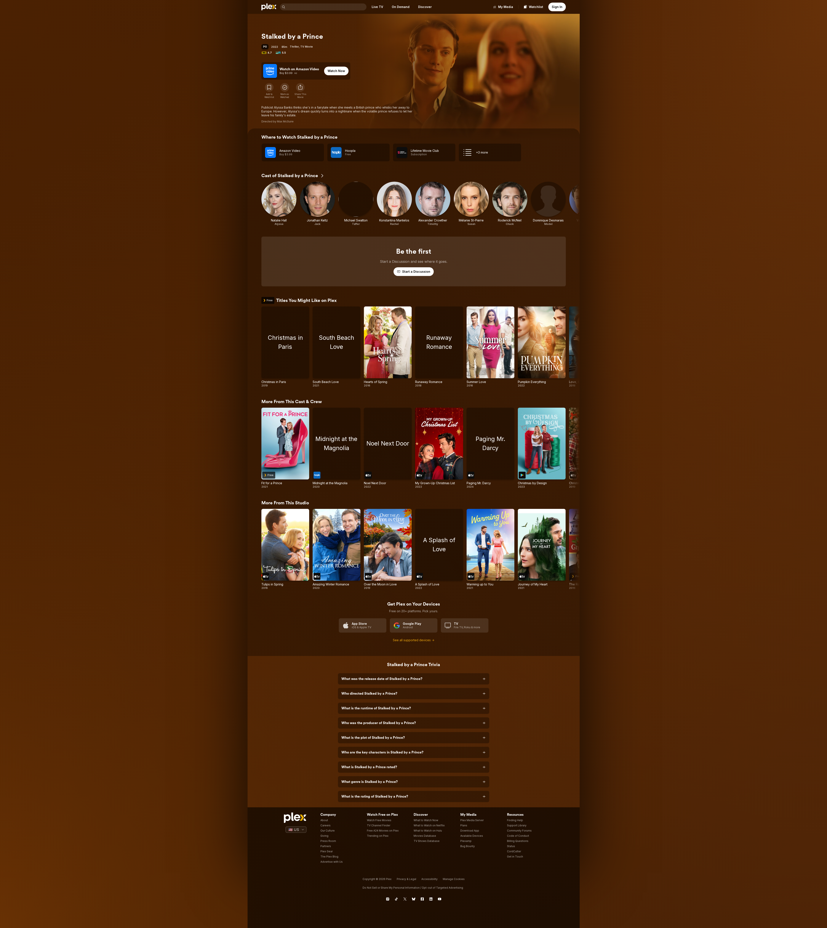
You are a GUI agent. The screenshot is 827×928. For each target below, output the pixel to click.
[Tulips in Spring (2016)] (285, 549)
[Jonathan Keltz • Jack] (317, 204)
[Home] (269, 7)
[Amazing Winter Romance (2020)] (336, 549)
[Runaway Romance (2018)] (439, 346)
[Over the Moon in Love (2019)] (388, 549)
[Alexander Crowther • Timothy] (432, 204)
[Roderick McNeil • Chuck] (509, 204)
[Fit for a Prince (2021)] (285, 448)
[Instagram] (387, 899)
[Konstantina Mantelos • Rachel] (394, 204)
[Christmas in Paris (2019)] (285, 346)
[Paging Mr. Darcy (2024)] (490, 448)
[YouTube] (439, 899)
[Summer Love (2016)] (490, 346)
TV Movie (306, 46)
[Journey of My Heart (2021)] (542, 549)
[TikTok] (396, 899)
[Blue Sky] (413, 899)
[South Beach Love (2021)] (336, 346)
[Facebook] (422, 899)
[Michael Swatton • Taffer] (355, 204)
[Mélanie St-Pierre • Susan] (471, 204)
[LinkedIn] (431, 899)
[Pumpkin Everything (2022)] (542, 346)
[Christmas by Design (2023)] (542, 448)
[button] (300, 91)
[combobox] (326, 6)
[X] (405, 899)
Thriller (294, 46)
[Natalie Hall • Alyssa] (278, 204)
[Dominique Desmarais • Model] (548, 204)
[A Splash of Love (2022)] (439, 549)
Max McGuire (285, 121)
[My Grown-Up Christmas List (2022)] (439, 448)
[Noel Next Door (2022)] (388, 448)
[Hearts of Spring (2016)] (388, 346)
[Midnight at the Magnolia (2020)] (336, 448)
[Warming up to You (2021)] (490, 549)
